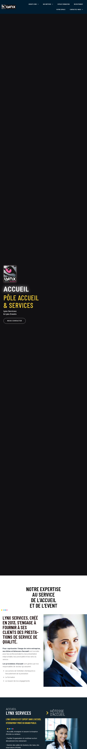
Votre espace (60, 9)
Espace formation (64, 4)
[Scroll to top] (84, 746)
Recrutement (78, 4)
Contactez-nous (75, 9)
